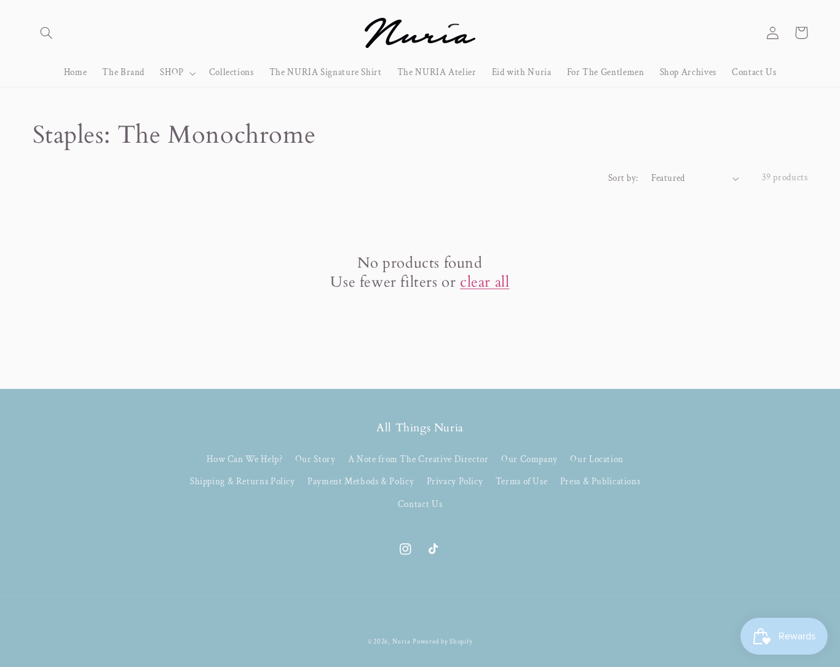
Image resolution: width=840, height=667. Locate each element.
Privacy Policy (455, 481)
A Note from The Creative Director (418, 459)
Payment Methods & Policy (360, 481)
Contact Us (420, 504)
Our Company (529, 459)
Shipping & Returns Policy (242, 481)
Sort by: (623, 178)
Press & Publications (600, 481)
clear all (484, 282)
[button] (47, 32)
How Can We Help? (244, 459)
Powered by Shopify (442, 641)
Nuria (401, 641)
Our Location (597, 459)
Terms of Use (522, 481)
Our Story (315, 459)
